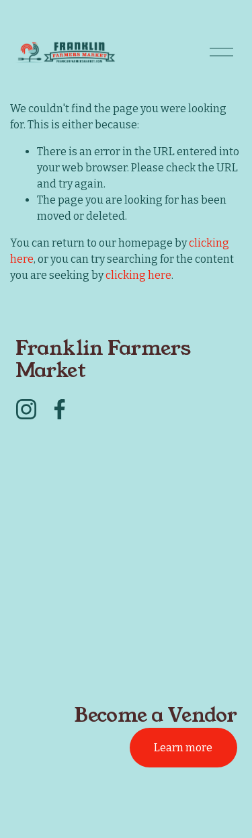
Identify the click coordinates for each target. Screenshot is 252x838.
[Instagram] (26, 409)
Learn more (183, 747)
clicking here (138, 275)
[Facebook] (60, 409)
